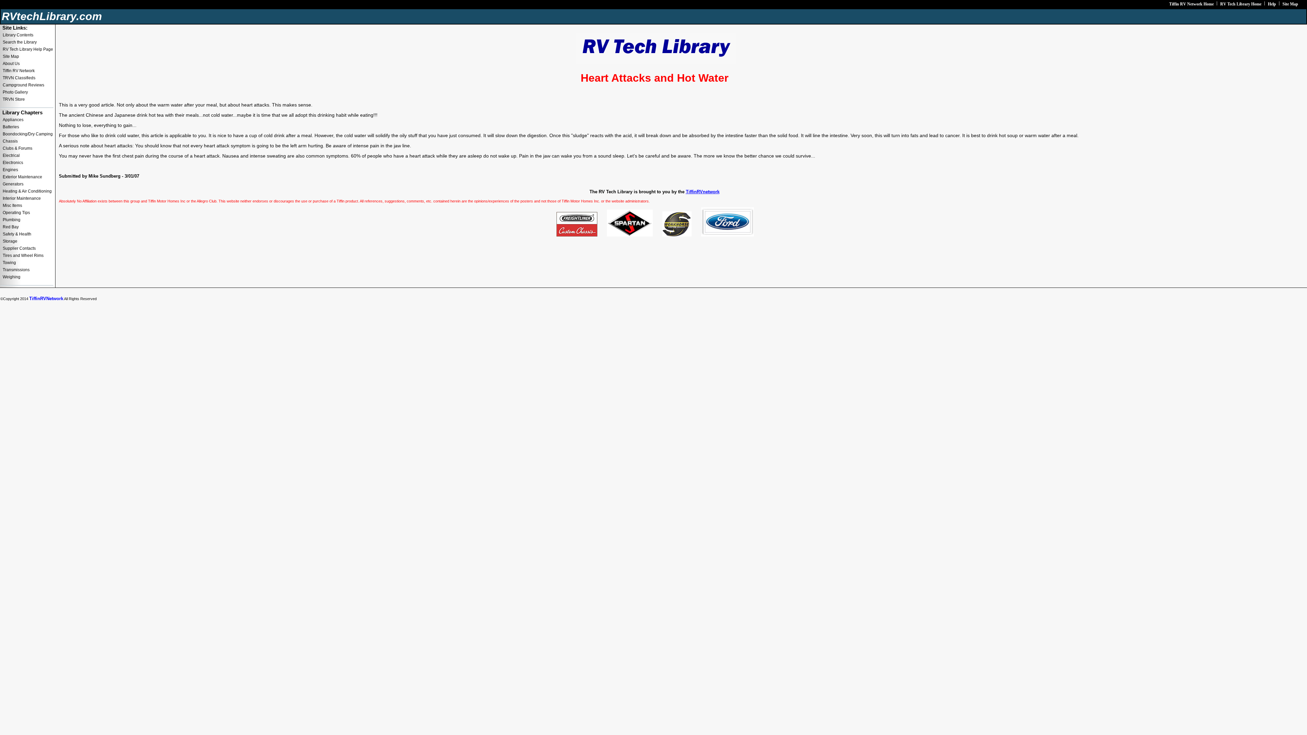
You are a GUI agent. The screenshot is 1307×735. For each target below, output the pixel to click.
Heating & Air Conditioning (27, 191)
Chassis (10, 141)
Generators (13, 184)
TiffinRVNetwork (46, 298)
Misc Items (12, 205)
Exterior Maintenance (22, 177)
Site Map (1290, 4)
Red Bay (11, 227)
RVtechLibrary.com (52, 16)
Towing (9, 262)
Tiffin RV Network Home (1191, 4)
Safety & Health (17, 234)
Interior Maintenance (22, 198)
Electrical (11, 155)
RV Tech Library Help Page (28, 49)
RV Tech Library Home (1240, 4)
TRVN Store (14, 99)
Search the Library (20, 42)
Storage (10, 241)
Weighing (11, 277)
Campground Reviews (23, 85)
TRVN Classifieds (19, 78)
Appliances (13, 119)
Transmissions (16, 269)
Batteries (11, 127)
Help (1272, 4)
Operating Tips (16, 212)
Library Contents (18, 35)
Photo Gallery (15, 92)
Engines (10, 169)
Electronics (13, 162)
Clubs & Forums (17, 148)
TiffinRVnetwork (703, 191)
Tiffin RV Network (19, 70)
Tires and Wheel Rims (23, 255)
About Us (11, 63)
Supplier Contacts (19, 248)
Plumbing (11, 219)
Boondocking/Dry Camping (28, 134)
